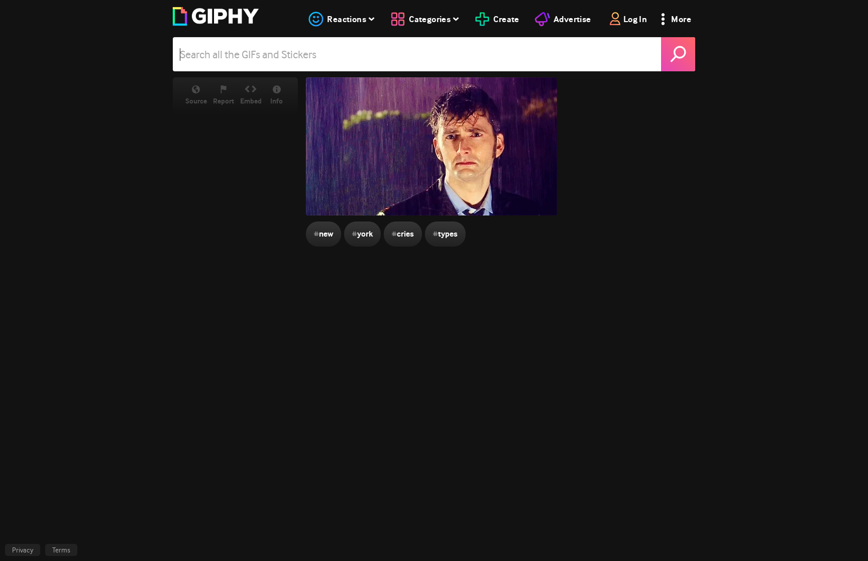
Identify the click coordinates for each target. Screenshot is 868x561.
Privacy (22, 550)
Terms (61, 550)
